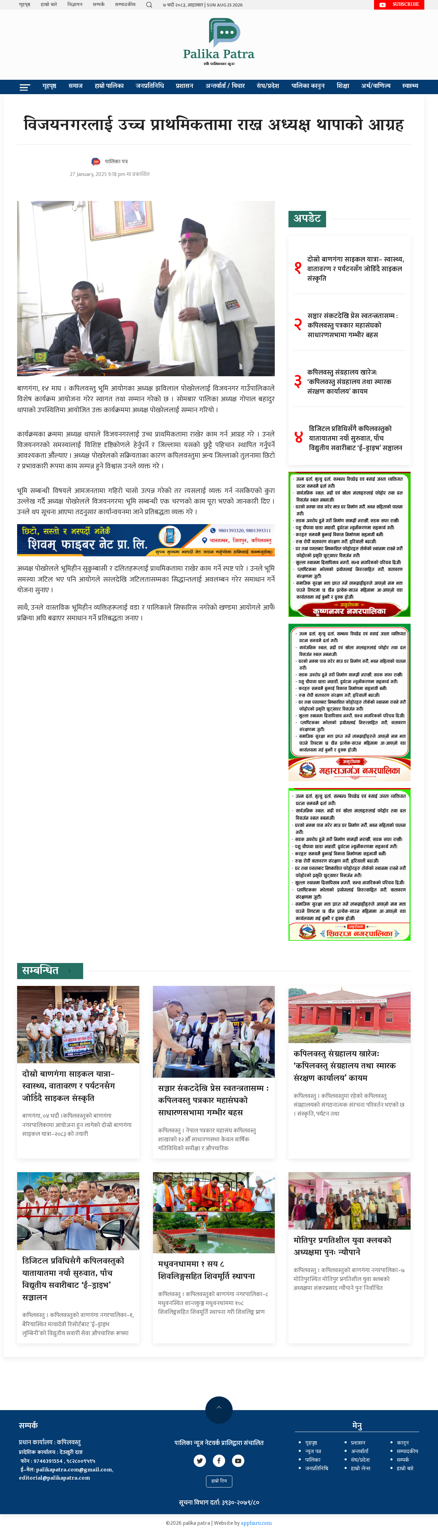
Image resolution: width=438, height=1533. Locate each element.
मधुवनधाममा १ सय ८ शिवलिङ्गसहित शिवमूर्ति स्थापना (206, 1271)
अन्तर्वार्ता (359, 1452)
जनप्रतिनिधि (150, 86)
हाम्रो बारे (49, 5)
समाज (75, 86)
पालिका (312, 1460)
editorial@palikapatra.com (54, 1478)
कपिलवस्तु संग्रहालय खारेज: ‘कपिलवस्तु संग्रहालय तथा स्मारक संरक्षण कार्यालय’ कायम (345, 1067)
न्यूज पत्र (313, 1452)
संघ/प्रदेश (268, 86)
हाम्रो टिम (219, 1481)
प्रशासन (184, 86)
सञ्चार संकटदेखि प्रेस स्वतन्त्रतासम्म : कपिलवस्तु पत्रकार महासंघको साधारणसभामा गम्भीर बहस (213, 1101)
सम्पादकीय (125, 5)
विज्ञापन (74, 5)
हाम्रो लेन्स (360, 1469)
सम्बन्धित (40, 971)
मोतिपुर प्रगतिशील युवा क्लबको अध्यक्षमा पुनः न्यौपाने (342, 1247)
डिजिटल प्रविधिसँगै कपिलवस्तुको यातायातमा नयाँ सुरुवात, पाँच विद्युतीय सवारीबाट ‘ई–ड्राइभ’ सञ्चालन (73, 1280)
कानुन (403, 1443)
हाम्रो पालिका (109, 86)
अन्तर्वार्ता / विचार (225, 86)
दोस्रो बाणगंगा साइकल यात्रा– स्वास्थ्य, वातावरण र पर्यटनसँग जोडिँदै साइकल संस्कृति (68, 1087)
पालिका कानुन (308, 86)
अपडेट (307, 219)
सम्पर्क (99, 5)
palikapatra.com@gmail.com (74, 1470)
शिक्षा (343, 86)
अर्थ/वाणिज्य (375, 86)
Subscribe (406, 5)
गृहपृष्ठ (24, 5)
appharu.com (256, 1524)
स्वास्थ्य (410, 86)
